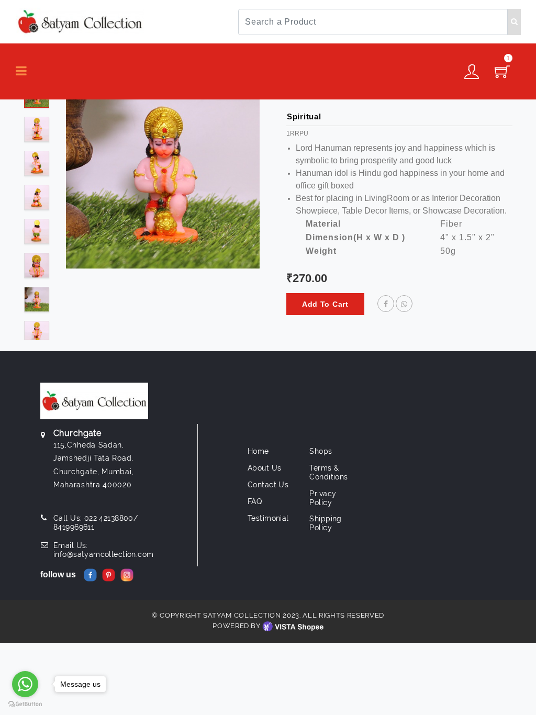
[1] (502, 75)
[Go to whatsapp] (25, 684)
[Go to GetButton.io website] (25, 704)
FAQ (255, 501)
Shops (320, 451)
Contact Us (268, 485)
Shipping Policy (325, 523)
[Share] (385, 304)
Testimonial (268, 518)
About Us (264, 468)
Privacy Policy (322, 498)
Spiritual (304, 116)
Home (258, 451)
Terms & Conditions (328, 472)
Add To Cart (325, 304)
